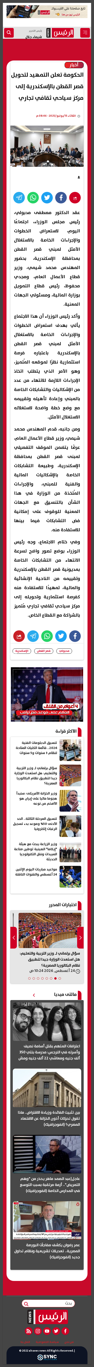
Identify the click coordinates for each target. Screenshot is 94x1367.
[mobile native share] (19, 636)
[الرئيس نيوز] (47, 1317)
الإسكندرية (21, 651)
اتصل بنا (25, 1342)
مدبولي (64, 651)
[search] (9, 33)
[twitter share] (47, 197)
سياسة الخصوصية (47, 1342)
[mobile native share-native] (75, 197)
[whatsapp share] (33, 197)
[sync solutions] (47, 1358)
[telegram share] (19, 197)
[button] (60, 978)
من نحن (69, 1342)
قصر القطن (44, 651)
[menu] (85, 33)
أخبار (74, 65)
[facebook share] (61, 197)
